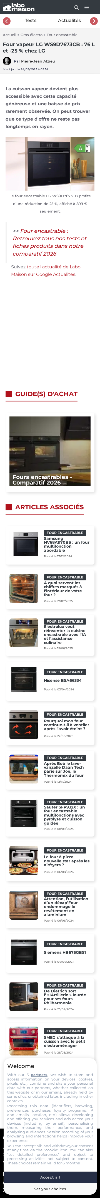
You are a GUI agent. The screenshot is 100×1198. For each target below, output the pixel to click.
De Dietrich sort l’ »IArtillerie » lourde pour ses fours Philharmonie (65, 997)
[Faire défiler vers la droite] (94, 21)
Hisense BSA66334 (63, 680)
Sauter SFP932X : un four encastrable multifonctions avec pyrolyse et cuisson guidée (64, 815)
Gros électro (31, 35)
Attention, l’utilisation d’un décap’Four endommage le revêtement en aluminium (66, 907)
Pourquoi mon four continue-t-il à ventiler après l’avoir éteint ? (66, 725)
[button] (74, 7)
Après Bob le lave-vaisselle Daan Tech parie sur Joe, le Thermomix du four (64, 770)
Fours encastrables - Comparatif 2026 (42, 479)
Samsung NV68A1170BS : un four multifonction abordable (66, 544)
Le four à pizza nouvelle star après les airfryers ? (66, 861)
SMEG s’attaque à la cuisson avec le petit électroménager (64, 1041)
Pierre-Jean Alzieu (38, 61)
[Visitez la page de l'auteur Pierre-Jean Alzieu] (7, 63)
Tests (30, 20)
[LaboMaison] (18, 7)
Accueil (9, 35)
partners (39, 1074)
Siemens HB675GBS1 (65, 952)
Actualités (69, 20)
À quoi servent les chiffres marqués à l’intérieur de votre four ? (63, 589)
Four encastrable (62, 35)
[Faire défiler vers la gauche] (7, 21)
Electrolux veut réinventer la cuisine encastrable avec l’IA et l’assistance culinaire (65, 635)
